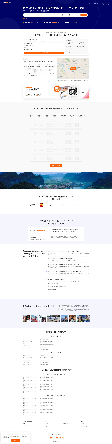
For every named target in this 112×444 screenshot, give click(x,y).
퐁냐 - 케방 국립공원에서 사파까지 (47, 381)
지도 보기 (73, 68)
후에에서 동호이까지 (27, 362)
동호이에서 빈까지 (44, 349)
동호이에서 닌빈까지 (27, 345)
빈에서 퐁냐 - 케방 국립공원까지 (47, 412)
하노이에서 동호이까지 (27, 357)
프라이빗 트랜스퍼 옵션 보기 (45, 52)
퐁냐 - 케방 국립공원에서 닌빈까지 (29, 377)
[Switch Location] (42, 15)
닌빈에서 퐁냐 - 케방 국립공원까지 (29, 399)
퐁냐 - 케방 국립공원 (58, 32)
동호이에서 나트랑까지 (45, 347)
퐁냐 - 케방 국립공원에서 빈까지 (47, 384)
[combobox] (32, 15)
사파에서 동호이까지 (44, 362)
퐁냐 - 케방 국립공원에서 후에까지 (29, 381)
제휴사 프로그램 (84, 426)
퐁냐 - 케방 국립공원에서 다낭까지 (29, 392)
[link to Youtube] (63, 437)
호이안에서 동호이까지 (27, 364)
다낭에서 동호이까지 (27, 360)
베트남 (50, 32)
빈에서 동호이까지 (44, 364)
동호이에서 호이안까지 (45, 339)
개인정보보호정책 (65, 423)
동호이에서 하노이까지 (27, 341)
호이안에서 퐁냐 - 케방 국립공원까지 (29, 410)
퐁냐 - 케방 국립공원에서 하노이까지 (29, 388)
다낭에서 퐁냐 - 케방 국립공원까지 (29, 413)
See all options (56, 165)
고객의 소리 (47, 426)
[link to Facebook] (51, 437)
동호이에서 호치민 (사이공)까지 (46, 344)
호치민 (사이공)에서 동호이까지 (46, 357)
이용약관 (63, 424)
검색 (84, 15)
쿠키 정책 (11, 436)
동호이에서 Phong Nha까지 (28, 348)
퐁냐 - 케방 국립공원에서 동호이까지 (47, 377)
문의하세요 (25, 424)
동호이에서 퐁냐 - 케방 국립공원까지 (47, 342)
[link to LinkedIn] (54, 437)
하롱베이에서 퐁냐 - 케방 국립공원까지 (47, 406)
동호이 (47, 32)
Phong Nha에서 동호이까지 (45, 355)
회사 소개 (46, 423)
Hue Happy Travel (33, 205)
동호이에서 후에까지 (27, 343)
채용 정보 (82, 423)
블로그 (46, 424)
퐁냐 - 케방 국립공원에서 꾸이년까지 (47, 390)
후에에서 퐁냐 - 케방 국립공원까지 (29, 406)
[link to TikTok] (60, 437)
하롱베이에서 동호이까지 (45, 360)
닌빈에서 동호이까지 (27, 355)
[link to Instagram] (57, 437)
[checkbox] (23, 18)
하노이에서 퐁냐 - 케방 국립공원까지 (29, 403)
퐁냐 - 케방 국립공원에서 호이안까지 (29, 385)
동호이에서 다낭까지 (27, 339)
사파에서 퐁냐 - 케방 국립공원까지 (47, 410)
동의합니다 (15, 440)
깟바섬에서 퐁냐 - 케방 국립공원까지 (47, 399)
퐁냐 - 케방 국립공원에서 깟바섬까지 (47, 387)
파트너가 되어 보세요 (85, 424)
